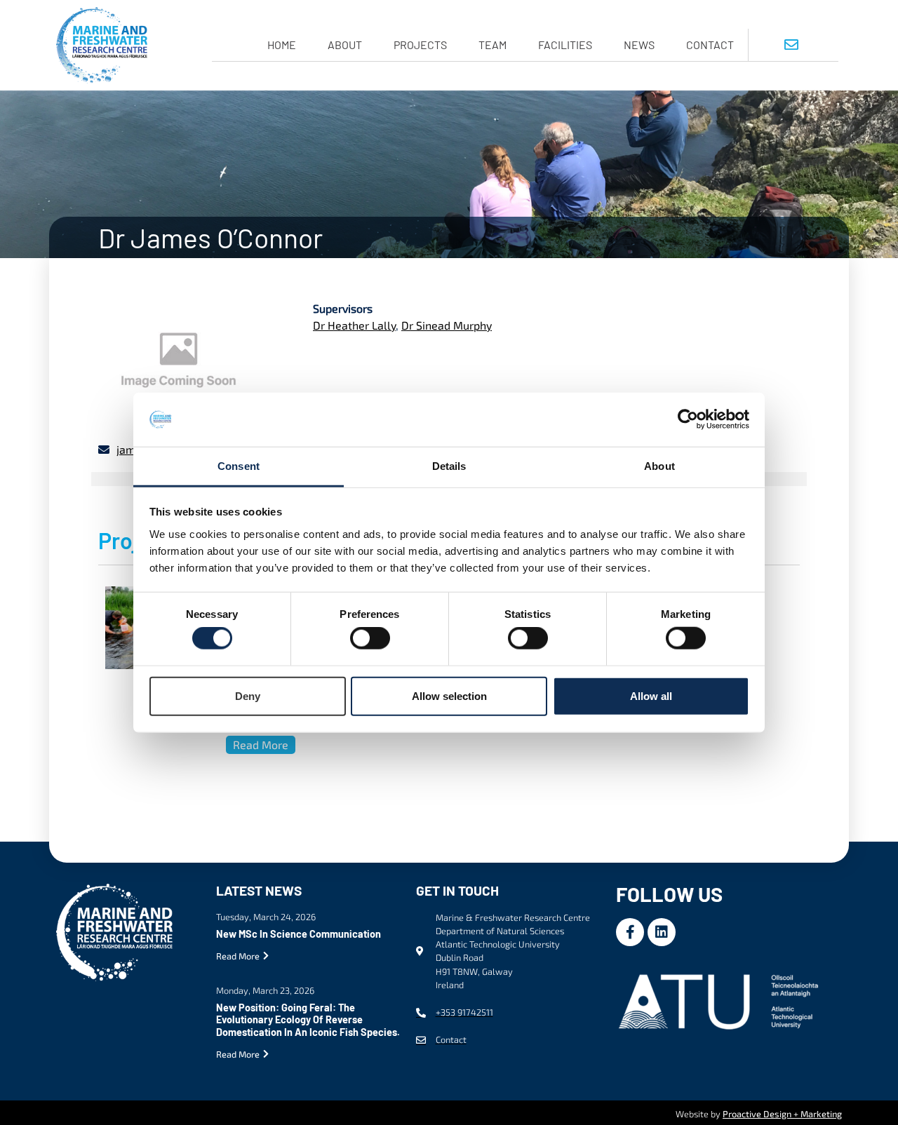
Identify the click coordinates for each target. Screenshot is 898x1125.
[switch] (370, 638)
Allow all (651, 695)
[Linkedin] (662, 932)
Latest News (259, 890)
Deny (247, 695)
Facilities (565, 44)
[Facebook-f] (630, 932)
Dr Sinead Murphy (446, 325)
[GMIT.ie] (721, 999)
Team (492, 44)
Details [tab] (449, 466)
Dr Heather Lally (354, 325)
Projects (420, 44)
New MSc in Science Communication (298, 934)
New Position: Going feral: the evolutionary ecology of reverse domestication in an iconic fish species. (308, 1020)
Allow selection (449, 695)
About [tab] (659, 466)
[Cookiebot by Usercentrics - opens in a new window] (687, 419)
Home (281, 44)
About (345, 44)
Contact (710, 44)
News (639, 44)
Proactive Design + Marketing (782, 1113)
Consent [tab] (238, 466)
